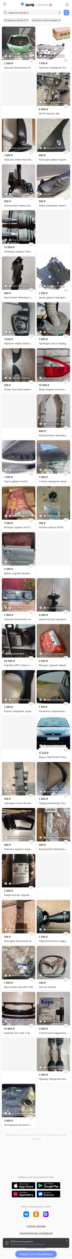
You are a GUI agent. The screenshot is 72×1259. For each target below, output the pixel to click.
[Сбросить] (59, 12)
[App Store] (23, 1185)
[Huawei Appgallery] (23, 1193)
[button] (31, 61)
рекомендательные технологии (27, 1244)
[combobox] (32, 12)
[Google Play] (48, 1185)
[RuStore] (48, 1193)
